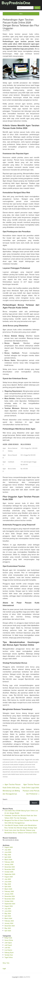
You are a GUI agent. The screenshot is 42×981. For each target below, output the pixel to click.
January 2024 (8, 923)
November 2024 (9, 899)
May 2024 (7, 913)
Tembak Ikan (8, 955)
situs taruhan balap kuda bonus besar (22, 772)
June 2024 (7, 911)
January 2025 (8, 894)
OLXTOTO (27, 977)
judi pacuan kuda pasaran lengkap (13, 764)
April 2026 (7, 857)
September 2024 (9, 904)
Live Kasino (8, 950)
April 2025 (7, 886)
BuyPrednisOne (16, 2)
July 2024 (7, 908)
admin (13, 759)
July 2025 (7, 879)
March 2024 (8, 918)
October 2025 (8, 872)
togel (4, 968)
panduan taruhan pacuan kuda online (23, 767)
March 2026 (8, 859)
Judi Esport (8, 945)
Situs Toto (6, 963)
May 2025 (7, 884)
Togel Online (8, 957)
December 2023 (9, 926)
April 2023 (7, 931)
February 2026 (9, 862)
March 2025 (8, 889)
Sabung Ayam (9, 952)
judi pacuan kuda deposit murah (28, 762)
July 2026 (7, 850)
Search (5, 799)
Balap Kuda (20, 759)
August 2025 (8, 877)
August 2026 (8, 847)
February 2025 (9, 891)
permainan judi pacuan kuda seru (13, 769)
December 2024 (9, 896)
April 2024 (7, 916)
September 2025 (9, 874)
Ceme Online (8, 940)
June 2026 (7, 852)
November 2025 (9, 869)
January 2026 (8, 864)
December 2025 (9, 867)
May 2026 (7, 854)
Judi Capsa (8, 943)
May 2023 (7, 928)
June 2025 (7, 881)
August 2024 (8, 906)
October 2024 (8, 901)
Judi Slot (7, 947)
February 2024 (9, 921)
